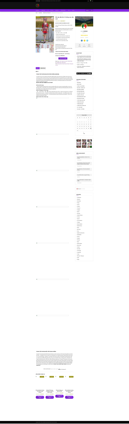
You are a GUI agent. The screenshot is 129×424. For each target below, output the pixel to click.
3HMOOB (37, 10)
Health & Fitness (79, 215)
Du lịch (78, 204)
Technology (79, 250)
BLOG (73, 10)
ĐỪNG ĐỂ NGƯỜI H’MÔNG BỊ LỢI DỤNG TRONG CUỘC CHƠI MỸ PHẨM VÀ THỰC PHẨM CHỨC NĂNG (84, 60)
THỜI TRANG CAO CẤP (63, 61)
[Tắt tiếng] (87, 73)
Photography (79, 234)
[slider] (90, 73)
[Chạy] (77, 73)
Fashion (78, 206)
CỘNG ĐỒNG (63, 10)
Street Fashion (79, 243)
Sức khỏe (78, 248)
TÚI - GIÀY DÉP (79, 107)
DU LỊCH (52, 10)
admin (84, 31)
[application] (84, 73)
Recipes (78, 238)
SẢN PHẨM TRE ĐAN (80, 98)
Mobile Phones (79, 225)
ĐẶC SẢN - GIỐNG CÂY (81, 87)
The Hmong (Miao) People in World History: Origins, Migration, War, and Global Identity (84, 57)
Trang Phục (79, 252)
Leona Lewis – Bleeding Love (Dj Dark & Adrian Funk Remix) (83, 67)
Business (78, 199)
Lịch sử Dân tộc (79, 220)
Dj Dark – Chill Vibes (80, 64)
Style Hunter (79, 245)
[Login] (92, 1)
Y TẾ (48, 10)
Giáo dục (78, 213)
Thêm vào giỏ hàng (62, 58)
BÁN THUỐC (79, 84)
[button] (52, 18)
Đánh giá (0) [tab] (43, 68)
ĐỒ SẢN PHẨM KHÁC (80, 91)
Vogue (78, 259)
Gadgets (78, 209)
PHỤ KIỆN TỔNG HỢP (81, 93)
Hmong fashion (59, 63)
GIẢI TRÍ (56, 10)
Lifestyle (78, 222)
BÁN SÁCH (79, 82)
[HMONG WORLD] (37, 5)
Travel (78, 254)
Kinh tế (78, 218)
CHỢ (69, 10)
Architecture (79, 197)
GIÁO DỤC (43, 10)
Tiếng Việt (79, 188)
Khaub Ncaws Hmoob (65, 63)
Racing (78, 236)
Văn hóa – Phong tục (80, 255)
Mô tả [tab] (38, 68)
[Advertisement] (64, 411)
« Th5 (84, 132)
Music (78, 227)
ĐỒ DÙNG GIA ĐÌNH (80, 89)
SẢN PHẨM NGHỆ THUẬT (81, 96)
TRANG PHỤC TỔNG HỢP (61, 62)
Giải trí (78, 211)
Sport (78, 241)
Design (78, 202)
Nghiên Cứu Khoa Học (80, 232)
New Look (78, 229)
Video (78, 257)
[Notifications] (88, 1)
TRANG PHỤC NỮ (80, 103)
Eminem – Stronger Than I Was (82, 62)
